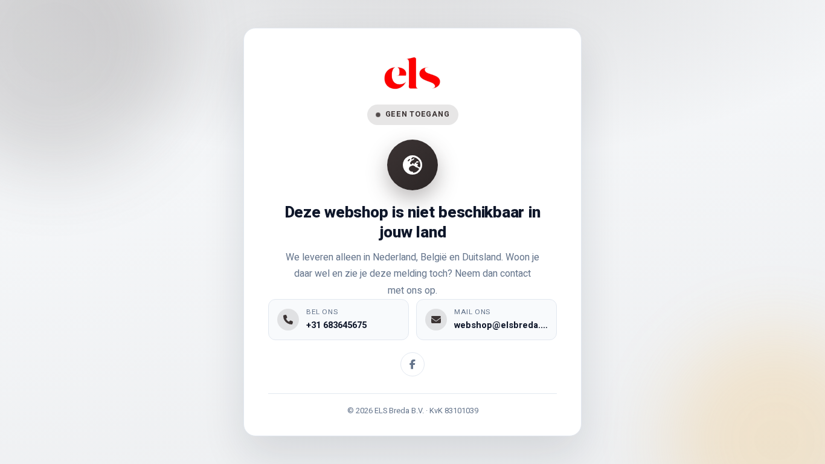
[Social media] (412, 364)
